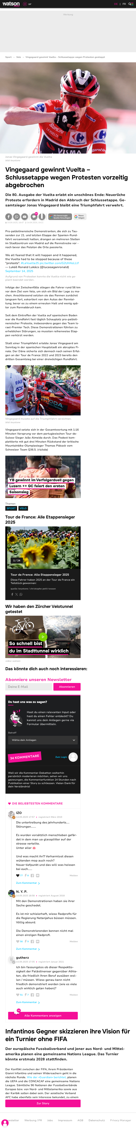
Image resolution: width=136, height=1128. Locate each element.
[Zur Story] (68, 1067)
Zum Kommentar (26, 883)
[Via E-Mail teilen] (24, 216)
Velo (18, 57)
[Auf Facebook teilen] (8, 216)
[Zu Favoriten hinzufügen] (42, 216)
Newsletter (12, 1120)
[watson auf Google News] (80, 216)
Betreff (12, 732)
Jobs (50, 1120)
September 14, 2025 (19, 271)
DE (116, 4)
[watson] (11, 4)
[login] (5, 1123)
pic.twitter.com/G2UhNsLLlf (59, 263)
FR (124, 4)
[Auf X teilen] (16, 594)
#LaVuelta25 (30, 263)
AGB (80, 1120)
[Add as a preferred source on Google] (60, 216)
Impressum (65, 1120)
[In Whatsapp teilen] (16, 216)
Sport (8, 57)
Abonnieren (67, 687)
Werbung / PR (33, 1120)
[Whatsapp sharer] (21, 594)
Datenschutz (97, 1120)
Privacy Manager (120, 1120)
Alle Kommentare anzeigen (42, 1015)
